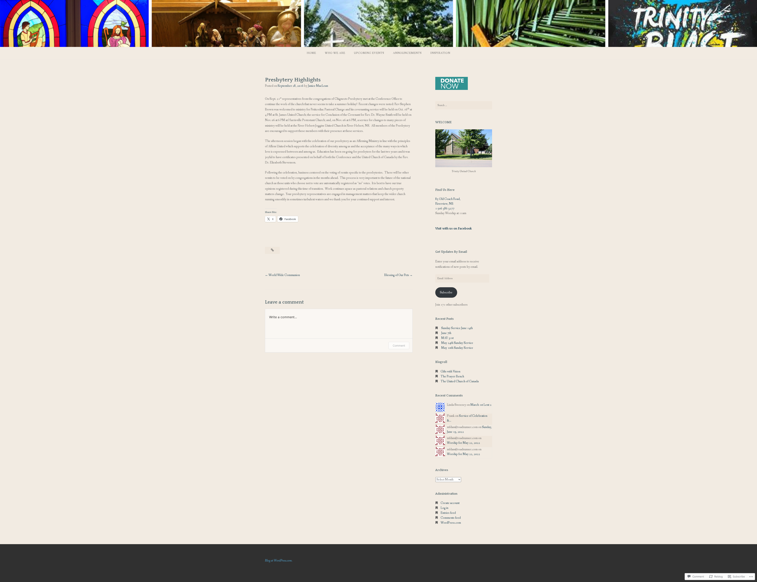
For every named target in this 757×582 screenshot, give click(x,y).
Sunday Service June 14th (457, 328)
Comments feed (451, 518)
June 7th (446, 333)
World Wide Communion (284, 275)
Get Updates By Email (451, 252)
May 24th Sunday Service (457, 343)
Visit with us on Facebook (453, 228)
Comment (399, 345)
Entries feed (448, 513)
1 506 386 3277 (444, 208)
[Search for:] (463, 105)
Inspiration (440, 53)
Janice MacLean (318, 86)
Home (311, 53)
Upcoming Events (369, 53)
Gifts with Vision (450, 371)
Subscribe (446, 292)
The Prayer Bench (452, 376)
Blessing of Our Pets (396, 275)
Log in (444, 508)
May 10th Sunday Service (457, 348)
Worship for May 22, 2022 (463, 443)
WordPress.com (451, 523)
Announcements (407, 53)
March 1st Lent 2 (480, 405)
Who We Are (335, 53)
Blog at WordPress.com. (278, 561)
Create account (450, 503)
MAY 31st (447, 338)
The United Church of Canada (460, 381)
